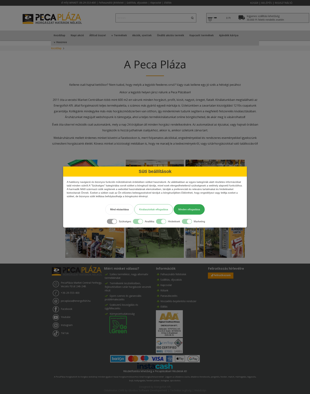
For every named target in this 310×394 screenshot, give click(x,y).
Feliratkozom (222, 275)
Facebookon (129, 138)
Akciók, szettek (142, 35)
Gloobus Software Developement (147, 390)
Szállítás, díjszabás (136, 2)
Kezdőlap (59, 35)
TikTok (65, 333)
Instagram (67, 325)
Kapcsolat (155, 2)
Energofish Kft (162, 386)
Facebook (66, 309)
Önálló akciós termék (170, 35)
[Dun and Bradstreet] (169, 323)
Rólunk (164, 290)
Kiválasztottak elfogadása (153, 209)
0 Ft (228, 18)
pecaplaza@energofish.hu (76, 300)
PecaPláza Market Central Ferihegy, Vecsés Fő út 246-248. (81, 284)
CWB (121, 390)
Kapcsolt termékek (201, 35)
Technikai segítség (180, 390)
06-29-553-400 (87, 2)
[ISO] (169, 345)
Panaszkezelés (168, 295)
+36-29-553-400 (70, 292)
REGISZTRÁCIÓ (283, 2)
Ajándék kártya (228, 35)
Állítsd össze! (97, 35)
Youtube (66, 317)
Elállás (168, 2)
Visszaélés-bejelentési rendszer (178, 301)
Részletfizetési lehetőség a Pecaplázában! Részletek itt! (155, 371)
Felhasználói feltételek (111, 2)
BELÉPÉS (266, 2)
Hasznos (61, 42)
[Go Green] (116, 324)
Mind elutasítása (119, 209)
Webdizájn (200, 390)
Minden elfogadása (189, 209)
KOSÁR (254, 2)
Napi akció (77, 35)
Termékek (120, 35)
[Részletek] (155, 365)
